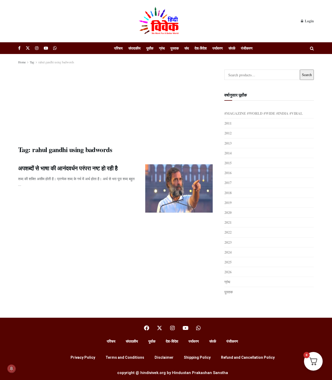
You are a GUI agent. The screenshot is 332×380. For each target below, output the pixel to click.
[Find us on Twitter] (28, 48)
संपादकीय (134, 48)
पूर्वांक (149, 48)
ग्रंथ (162, 48)
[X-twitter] (159, 328)
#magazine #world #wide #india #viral (263, 113)
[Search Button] (312, 48)
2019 (228, 202)
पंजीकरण (247, 48)
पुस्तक (174, 48)
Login (309, 21)
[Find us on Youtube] (46, 48)
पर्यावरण (217, 48)
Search (307, 74)
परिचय (118, 48)
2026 (228, 272)
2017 (228, 182)
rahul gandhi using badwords (56, 62)
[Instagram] (172, 328)
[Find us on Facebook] (19, 48)
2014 (228, 153)
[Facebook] (146, 328)
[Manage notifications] (11, 368)
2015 (228, 163)
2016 (228, 172)
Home (22, 62)
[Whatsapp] (198, 328)
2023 (228, 242)
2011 (228, 123)
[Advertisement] (115, 103)
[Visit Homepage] (159, 21)
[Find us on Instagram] (37, 48)
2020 (228, 212)
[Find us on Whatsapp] (55, 48)
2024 (228, 252)
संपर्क (232, 48)
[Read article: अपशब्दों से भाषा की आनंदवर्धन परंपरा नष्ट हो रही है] (179, 188)
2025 (228, 262)
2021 (228, 222)
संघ (186, 48)
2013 (228, 143)
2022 (228, 232)
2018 (228, 192)
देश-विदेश (201, 48)
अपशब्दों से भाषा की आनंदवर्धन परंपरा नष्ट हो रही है (68, 168)
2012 (228, 133)
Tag (32, 62)
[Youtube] (185, 328)
